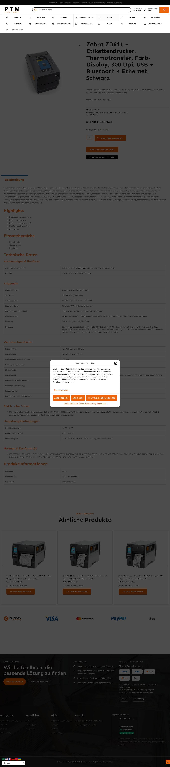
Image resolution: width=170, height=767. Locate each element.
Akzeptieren (61, 398)
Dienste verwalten (61, 390)
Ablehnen (78, 398)
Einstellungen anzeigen (101, 398)
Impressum (101, 403)
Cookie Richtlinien (71, 403)
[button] (116, 363)
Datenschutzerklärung (87, 403)
